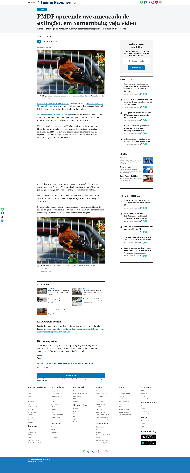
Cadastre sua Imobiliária (103, 420)
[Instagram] (152, 3)
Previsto (53, 429)
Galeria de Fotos (100, 412)
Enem (52, 401)
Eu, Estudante (57, 387)
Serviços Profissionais (102, 440)
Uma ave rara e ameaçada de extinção (53, 103)
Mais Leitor (76, 422)
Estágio (53, 399)
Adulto (98, 437)
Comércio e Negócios (102, 443)
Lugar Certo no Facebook (103, 414)
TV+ (74, 419)
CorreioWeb (78, 387)
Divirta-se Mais (80, 405)
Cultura (53, 406)
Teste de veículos (123, 399)
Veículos (98, 432)
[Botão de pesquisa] (37, 2)
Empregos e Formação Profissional (105, 435)
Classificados (102, 423)
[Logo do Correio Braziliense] (56, 2)
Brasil (29, 399)
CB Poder (143, 396)
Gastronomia (77, 396)
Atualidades (144, 411)
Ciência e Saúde (32, 412)
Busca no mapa (100, 396)
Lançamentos (100, 399)
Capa (29, 391)
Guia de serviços (100, 404)
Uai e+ (143, 426)
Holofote (30, 417)
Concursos (56, 423)
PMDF (71, 363)
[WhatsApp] (141, 3)
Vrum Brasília (145, 399)
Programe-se (77, 411)
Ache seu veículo (123, 391)
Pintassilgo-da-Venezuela (56, 363)
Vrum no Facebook (124, 409)
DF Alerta (144, 391)
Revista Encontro (149, 402)
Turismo (30, 422)
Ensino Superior (55, 393)
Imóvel (99, 387)
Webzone (76, 399)
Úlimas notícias (100, 401)
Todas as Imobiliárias (102, 417)
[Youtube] (156, 3)
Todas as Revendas (124, 412)
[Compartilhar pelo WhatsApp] (146, 94)
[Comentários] (2, 225)
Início (39, 36)
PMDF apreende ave (84, 363)
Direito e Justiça (32, 432)
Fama (74, 391)
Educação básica (55, 391)
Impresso (32, 426)
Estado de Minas (146, 421)
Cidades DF (78, 2)
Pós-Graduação (55, 417)
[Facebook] (145, 3)
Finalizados (54, 437)
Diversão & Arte (32, 406)
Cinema (75, 408)
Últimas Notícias (55, 404)
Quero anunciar (100, 427)
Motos (120, 406)
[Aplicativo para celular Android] (148, 443)
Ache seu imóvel (100, 391)
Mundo (30, 404)
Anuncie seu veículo (124, 393)
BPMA (41, 363)
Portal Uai (144, 423)
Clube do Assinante (33, 440)
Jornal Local (144, 393)
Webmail (75, 401)
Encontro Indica (145, 414)
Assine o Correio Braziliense (36, 443)
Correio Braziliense (37, 387)
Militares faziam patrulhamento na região (55, 115)
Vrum (121, 387)
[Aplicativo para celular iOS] (148, 437)
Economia (31, 401)
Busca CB (31, 437)
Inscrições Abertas (56, 435)
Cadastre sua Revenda (125, 414)
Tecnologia (31, 420)
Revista (143, 408)
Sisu (52, 412)
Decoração (99, 409)
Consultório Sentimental (80, 393)
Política (30, 396)
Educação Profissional (57, 414)
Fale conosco (54, 420)
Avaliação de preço (124, 401)
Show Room (99, 406)
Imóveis (98, 429)
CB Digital (31, 435)
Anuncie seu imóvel (101, 393)
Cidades (30, 393)
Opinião (30, 414)
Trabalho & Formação (57, 396)
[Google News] (160, 3)
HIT (74, 416)
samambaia (43, 367)
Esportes (30, 409)
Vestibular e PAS (55, 409)
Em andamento (55, 432)
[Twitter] (149, 3)
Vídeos (120, 404)
